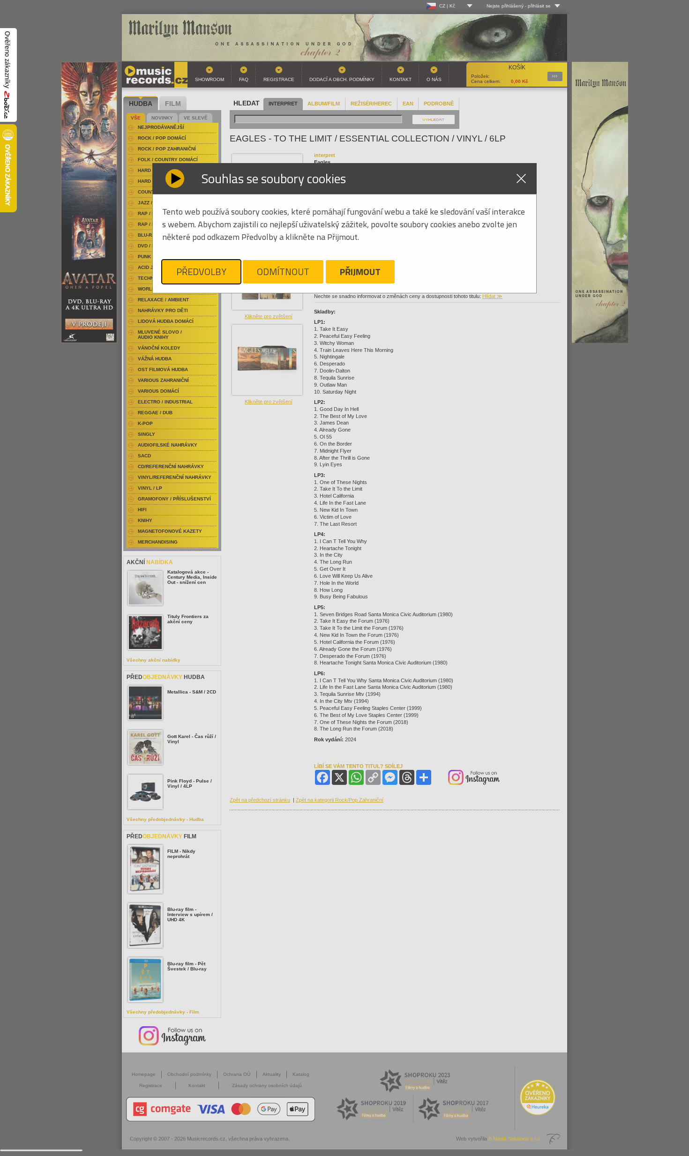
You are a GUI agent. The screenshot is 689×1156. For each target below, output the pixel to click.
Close (521, 179)
